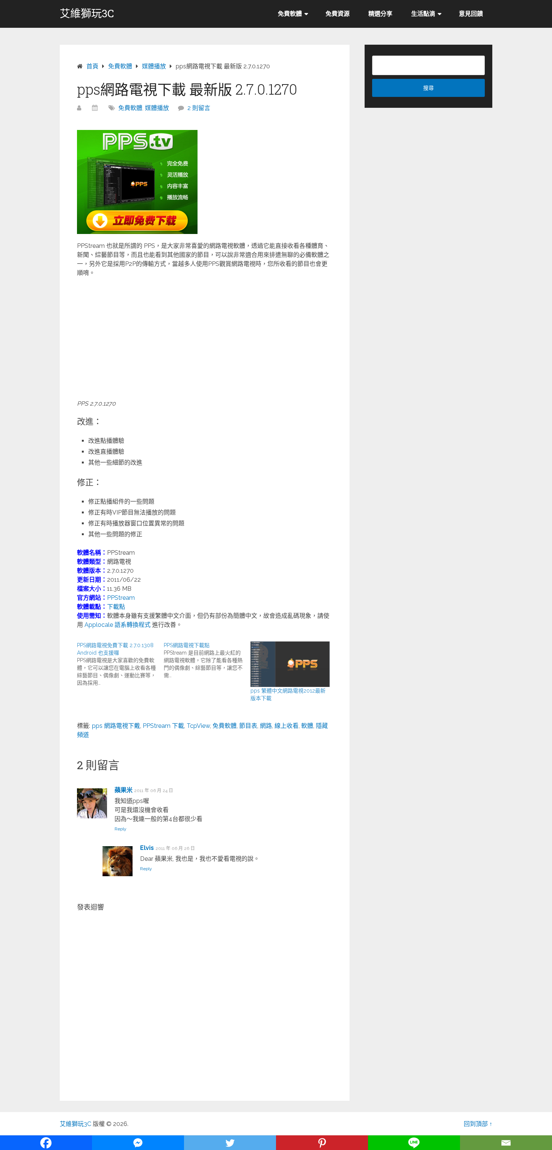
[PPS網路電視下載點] (207, 660)
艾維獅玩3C (87, 13)
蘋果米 (124, 790)
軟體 (307, 725)
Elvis (147, 847)
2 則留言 (198, 108)
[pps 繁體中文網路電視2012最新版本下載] (290, 664)
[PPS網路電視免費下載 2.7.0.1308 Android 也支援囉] (120, 664)
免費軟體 (290, 13)
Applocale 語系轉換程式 (117, 624)
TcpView (198, 725)
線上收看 (286, 725)
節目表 (248, 725)
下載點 (116, 606)
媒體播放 (157, 108)
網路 (266, 725)
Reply (121, 829)
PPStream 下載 (163, 725)
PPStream (121, 597)
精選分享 (380, 13)
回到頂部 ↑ (478, 1123)
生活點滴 (423, 13)
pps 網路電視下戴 (116, 725)
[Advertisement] (204, 337)
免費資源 (338, 13)
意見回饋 (471, 13)
